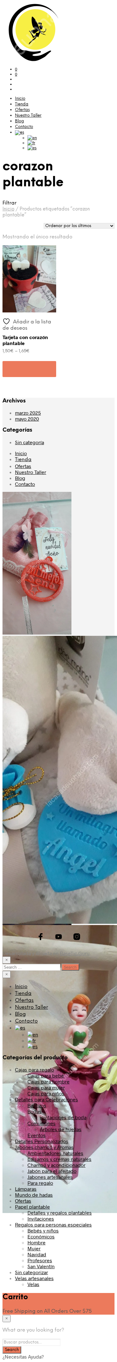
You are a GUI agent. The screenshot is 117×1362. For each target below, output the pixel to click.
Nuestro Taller (28, 116)
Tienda (21, 104)
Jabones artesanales (50, 1177)
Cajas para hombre (48, 1081)
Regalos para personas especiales (53, 1224)
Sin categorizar (31, 1272)
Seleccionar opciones (22, 369)
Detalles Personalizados (41, 1141)
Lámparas (26, 1189)
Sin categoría (29, 442)
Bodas (34, 1111)
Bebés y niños (43, 1230)
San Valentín (41, 1266)
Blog (19, 121)
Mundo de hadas (34, 1195)
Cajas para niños (45, 1093)
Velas (33, 1284)
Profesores (39, 1260)
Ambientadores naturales (55, 1153)
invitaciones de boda (63, 1117)
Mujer (34, 1248)
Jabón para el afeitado (51, 1171)
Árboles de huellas (60, 1129)
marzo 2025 (28, 413)
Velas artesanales (34, 1278)
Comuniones (41, 1123)
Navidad (36, 1254)
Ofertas (22, 110)
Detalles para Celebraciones (46, 1099)
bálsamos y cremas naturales (59, 1159)
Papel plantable (32, 1207)
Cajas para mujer (46, 1087)
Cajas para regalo (34, 1069)
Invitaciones (40, 1218)
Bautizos (36, 1105)
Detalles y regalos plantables (59, 1213)
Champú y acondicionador (56, 1165)
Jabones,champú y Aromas (44, 1147)
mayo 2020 (27, 419)
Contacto (24, 127)
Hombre (36, 1242)
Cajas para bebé (45, 1075)
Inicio (20, 99)
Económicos (41, 1236)
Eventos (36, 1135)
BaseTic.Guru (75, 953)
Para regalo (40, 1183)
